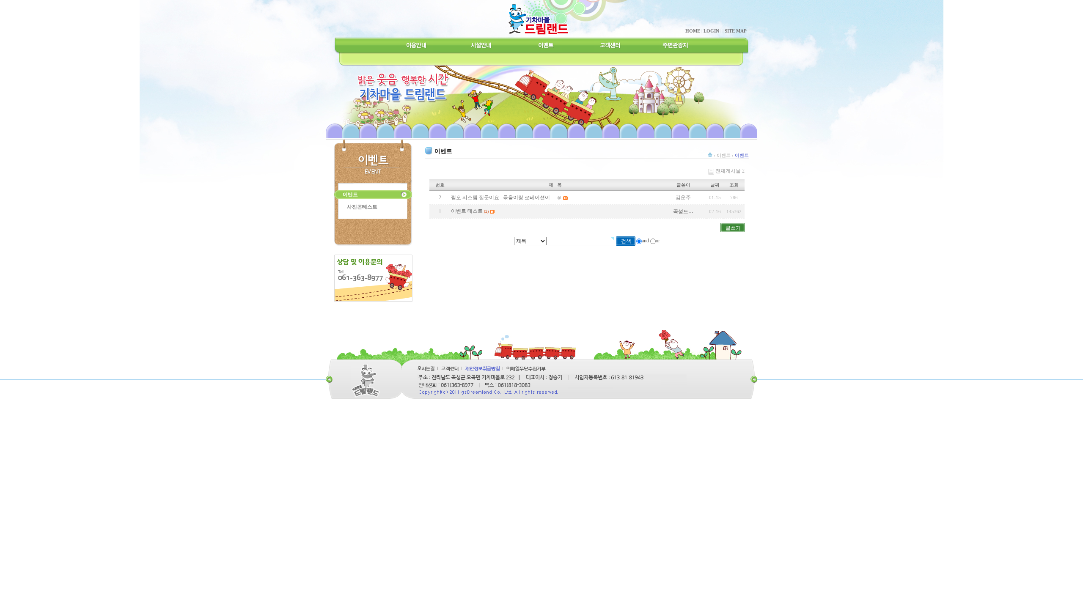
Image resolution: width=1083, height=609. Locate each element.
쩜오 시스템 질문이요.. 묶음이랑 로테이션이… (503, 197)
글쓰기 (733, 228)
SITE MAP (736, 30)
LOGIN (711, 30)
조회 (734, 184)
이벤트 (350, 195)
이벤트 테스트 (467, 211)
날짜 (715, 184)
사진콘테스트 (362, 207)
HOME (692, 30)
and (645, 241)
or (658, 241)
